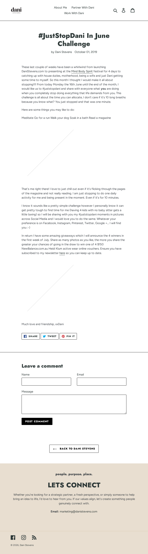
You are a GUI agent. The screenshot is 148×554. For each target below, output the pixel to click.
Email (80, 374)
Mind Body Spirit (82, 71)
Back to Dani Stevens (77, 448)
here (62, 253)
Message (27, 391)
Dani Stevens (27, 545)
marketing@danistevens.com (78, 511)
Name (25, 374)
